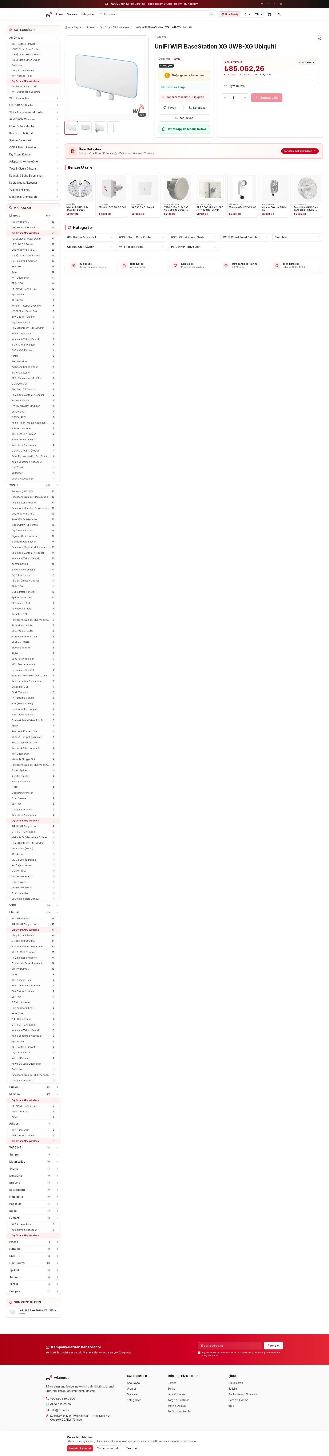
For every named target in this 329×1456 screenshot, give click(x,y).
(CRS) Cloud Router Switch (26, 54)
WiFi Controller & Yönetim (26, 91)
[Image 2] (85, 127)
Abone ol (273, 1345)
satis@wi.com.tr (59, 1410)
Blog (231, 1405)
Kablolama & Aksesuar (23, 182)
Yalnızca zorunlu (108, 1448)
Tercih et (132, 1448)
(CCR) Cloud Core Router (25, 49)
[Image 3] (99, 127)
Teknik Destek (177, 1405)
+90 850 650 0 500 (62, 1398)
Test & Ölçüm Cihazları (23, 168)
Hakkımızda (235, 1382)
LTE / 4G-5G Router (21, 105)
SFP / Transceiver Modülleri (26, 112)
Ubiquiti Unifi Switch (23, 70)
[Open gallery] (106, 77)
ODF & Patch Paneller (22, 147)
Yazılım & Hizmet (19, 189)
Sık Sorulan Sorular (179, 1411)
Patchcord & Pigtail (21, 133)
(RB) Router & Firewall (23, 43)
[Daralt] (57, 37)
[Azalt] (225, 98)
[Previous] (70, 77)
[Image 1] (71, 127)
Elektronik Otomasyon (23, 196)
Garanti (172, 1382)
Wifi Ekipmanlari (19, 98)
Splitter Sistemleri (20, 140)
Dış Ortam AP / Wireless (25, 81)
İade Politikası (176, 1394)
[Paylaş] (319, 38)
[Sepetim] (269, 14)
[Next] (142, 77)
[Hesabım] (279, 14)
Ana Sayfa (133, 1382)
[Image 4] (113, 127)
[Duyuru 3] (274, 4)
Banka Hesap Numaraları (243, 1394)
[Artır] (245, 98)
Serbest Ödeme (238, 1400)
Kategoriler (88, 14)
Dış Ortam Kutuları (20, 154)
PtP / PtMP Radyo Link (24, 86)
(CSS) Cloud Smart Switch (26, 59)
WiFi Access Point (22, 75)
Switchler (17, 65)
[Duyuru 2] (268, 4)
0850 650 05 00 (60, 1404)
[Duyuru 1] (262, 4)
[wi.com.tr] (49, 14)
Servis (171, 1388)
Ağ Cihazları (16, 37)
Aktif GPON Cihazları (22, 119)
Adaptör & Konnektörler (24, 161)
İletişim (232, 1388)
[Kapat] (281, 4)
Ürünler (59, 14)
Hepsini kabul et (80, 1448)
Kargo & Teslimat (178, 1400)
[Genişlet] (57, 98)
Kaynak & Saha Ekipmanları (26, 175)
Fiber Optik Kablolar (21, 126)
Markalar (72, 14)
